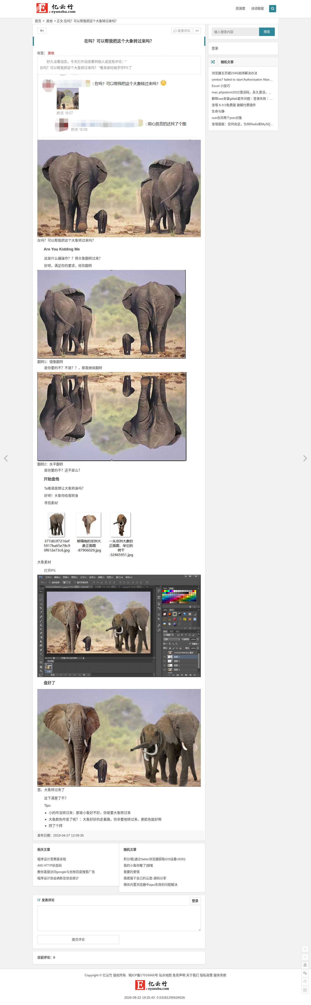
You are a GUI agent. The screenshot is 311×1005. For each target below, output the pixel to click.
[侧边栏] (197, 31)
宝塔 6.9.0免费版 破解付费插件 (234, 105)
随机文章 (227, 62)
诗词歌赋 (257, 8)
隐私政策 (206, 975)
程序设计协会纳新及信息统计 (58, 878)
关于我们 (192, 975)
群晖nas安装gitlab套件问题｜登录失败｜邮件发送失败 (250, 98)
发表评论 (183, 31)
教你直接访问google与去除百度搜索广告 (66, 872)
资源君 (240, 8)
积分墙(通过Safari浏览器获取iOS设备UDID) (155, 859)
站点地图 (165, 975)
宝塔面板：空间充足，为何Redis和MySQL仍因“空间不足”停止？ (257, 124)
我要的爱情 (132, 872)
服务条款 (220, 975)
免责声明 (179, 975)
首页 (38, 21)
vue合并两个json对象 (227, 118)
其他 (49, 21)
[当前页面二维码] (305, 990)
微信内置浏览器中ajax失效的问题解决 (150, 884)
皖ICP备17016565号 (143, 975)
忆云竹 (107, 975)
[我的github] (305, 981)
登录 (195, 901)
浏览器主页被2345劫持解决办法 (234, 73)
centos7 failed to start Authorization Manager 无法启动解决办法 (257, 79)
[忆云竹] (60, 12)
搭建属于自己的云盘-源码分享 (145, 878)
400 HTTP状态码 (49, 865)
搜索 (267, 31)
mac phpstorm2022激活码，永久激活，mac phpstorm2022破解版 (259, 92)
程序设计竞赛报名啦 (51, 859)
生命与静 (218, 111)
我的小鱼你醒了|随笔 (138, 865)
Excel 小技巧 (221, 86)
